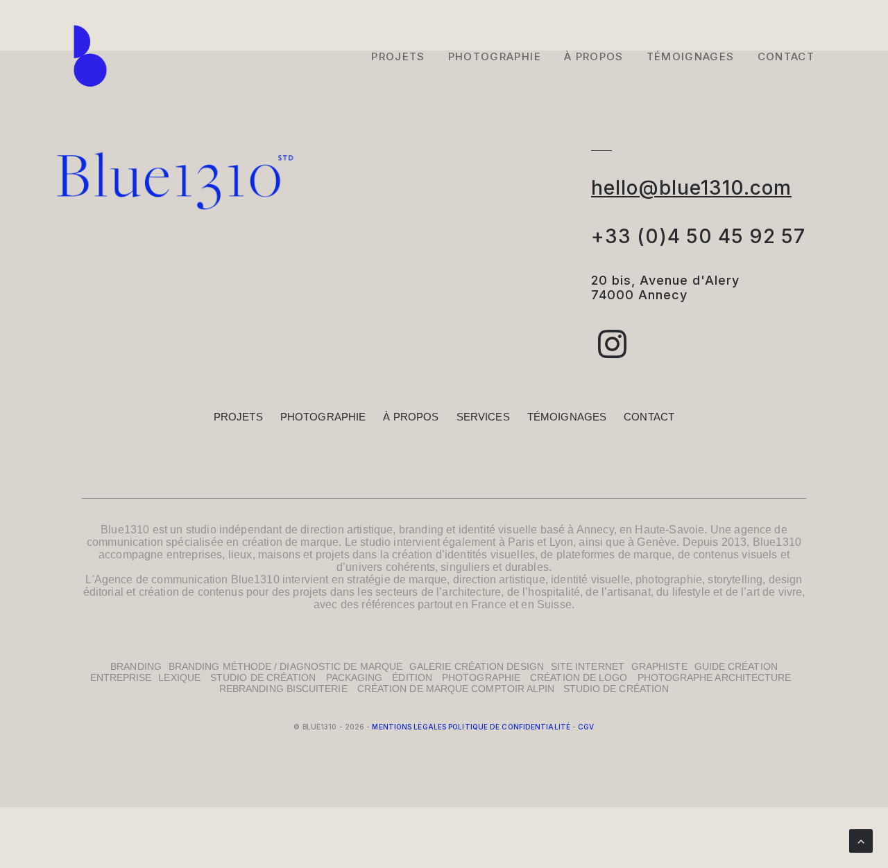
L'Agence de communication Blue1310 (182, 579)
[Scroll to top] (861, 840)
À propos (410, 417)
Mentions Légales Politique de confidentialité (471, 727)
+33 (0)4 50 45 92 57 (698, 236)
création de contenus (191, 592)
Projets (398, 56)
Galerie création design (476, 666)
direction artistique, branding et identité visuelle (418, 529)
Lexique (179, 677)
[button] (612, 354)
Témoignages (691, 56)
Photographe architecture (715, 677)
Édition (412, 677)
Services (483, 417)
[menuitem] (402, 56)
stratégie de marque (397, 579)
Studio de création (263, 677)
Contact (786, 56)
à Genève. (655, 542)
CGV (586, 727)
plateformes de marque (614, 554)
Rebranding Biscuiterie (283, 688)
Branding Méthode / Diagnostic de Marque (285, 666)
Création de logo (578, 677)
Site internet (587, 666)
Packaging (354, 677)
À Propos (594, 56)
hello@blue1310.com (691, 188)
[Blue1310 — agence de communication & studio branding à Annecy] (90, 56)
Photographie (494, 56)
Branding (136, 666)
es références (381, 604)
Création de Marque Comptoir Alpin (460, 688)
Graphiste (659, 666)
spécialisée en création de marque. (253, 542)
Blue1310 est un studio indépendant (191, 529)
